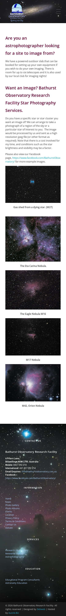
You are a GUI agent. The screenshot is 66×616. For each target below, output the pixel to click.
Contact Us (10, 524)
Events (8, 511)
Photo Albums (12, 508)
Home (8, 498)
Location (9, 514)
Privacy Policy (12, 518)
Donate (9, 527)
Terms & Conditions (15, 521)
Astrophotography (14, 556)
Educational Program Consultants (22, 579)
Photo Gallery (12, 505)
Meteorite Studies (14, 553)
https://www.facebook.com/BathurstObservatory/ (30, 478)
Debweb (41, 609)
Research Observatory (16, 550)
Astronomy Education (16, 582)
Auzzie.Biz (13, 612)
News (8, 501)
